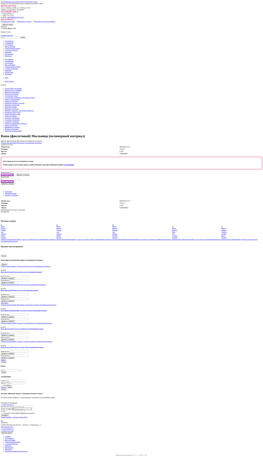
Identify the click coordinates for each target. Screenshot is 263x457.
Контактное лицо (7, 407)
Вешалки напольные (12, 92)
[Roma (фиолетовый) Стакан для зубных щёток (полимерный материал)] (59, 239)
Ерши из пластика (11, 101)
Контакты (8, 56)
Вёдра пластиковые (12, 94)
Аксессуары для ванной (13, 88)
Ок (2, 421)
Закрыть (4, 264)
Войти (10, 387)
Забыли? (4, 387)
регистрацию (69, 165)
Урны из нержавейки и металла (16, 123)
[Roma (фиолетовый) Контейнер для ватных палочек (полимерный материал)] (115, 239)
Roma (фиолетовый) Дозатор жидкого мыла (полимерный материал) (21, 272)
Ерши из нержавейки (12, 99)
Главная (7, 436)
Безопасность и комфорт (13, 90)
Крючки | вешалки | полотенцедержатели (19, 110)
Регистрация (9, 81)
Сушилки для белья (12, 122)
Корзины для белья (11, 109)
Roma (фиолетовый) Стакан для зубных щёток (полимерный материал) (87, 239)
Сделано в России (11, 50)
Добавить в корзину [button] (23, 175)
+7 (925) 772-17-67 (7, 431)
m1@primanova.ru (7, 427)
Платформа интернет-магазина (123, 455)
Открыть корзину (7, 35)
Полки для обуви (11, 116)
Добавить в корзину (8, 278)
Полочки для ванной (12, 118)
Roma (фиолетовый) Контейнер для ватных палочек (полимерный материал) (145, 239)
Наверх (3, 360)
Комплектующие (11, 107)
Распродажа (9, 54)
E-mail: (3, 411)
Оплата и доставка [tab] (11, 195)
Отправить (5, 415)
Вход (6, 78)
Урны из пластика (11, 125)
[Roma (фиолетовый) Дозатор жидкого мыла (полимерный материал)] (224, 239)
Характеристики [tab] (11, 193)
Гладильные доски (11, 96)
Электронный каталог (12, 48)
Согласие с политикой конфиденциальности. (19, 413)
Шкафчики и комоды (12, 127)
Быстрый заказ (7, 175)
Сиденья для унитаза (12, 120)
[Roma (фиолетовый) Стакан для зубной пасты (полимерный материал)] (3, 239)
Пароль (3, 383)
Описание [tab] (8, 191)
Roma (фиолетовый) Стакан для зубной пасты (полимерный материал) (31, 239)
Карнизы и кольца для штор (14, 103)
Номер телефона (6, 409)
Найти (23, 37)
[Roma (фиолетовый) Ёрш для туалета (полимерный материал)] (175, 239)
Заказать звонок (7, 24)
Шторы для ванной (11, 129)
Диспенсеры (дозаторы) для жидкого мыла (20, 97)
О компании (9, 43)
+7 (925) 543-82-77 (7, 405)
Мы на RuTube (10, 46)
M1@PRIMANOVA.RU (15, 17)
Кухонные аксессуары (12, 112)
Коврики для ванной (12, 105)
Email (3, 381)
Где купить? (9, 45)
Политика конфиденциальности (16, 451)
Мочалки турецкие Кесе (13, 131)
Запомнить (7, 385)
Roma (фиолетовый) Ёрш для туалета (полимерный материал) (199, 239)
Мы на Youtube (10, 440)
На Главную (9, 41)
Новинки (8, 52)
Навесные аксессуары (12, 114)
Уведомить (4, 303)
